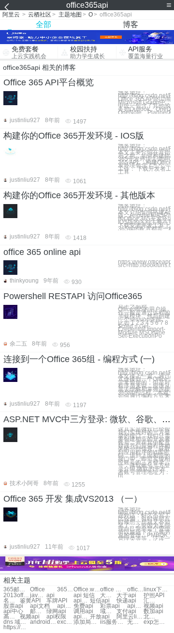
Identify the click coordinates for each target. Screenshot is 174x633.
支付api (126, 611)
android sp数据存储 (43, 622)
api (50, 595)
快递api (126, 600)
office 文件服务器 (113, 589)
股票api (13, 606)
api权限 (56, 616)
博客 (130, 24)
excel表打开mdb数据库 (65, 622)
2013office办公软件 (16, 595)
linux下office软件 (157, 589)
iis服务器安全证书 (113, 622)
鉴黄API (30, 600)
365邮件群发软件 (16, 589)
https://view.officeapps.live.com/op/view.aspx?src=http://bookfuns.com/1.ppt (144, 263)
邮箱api (38, 611)
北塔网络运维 (152, 616)
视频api (153, 606)
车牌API (56, 600)
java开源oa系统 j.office (38, 595)
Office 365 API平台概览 (48, 82)
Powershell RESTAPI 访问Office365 (72, 296)
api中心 (13, 611)
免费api (83, 606)
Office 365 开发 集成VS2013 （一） (72, 499)
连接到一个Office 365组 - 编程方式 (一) (79, 359)
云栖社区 (39, 14)
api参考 (65, 606)
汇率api (152, 600)
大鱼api (108, 595)
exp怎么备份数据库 (157, 622)
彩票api (110, 606)
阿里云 (11, 14)
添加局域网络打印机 (86, 622)
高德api (11, 616)
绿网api (56, 611)
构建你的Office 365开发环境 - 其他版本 (79, 195)
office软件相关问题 (135, 589)
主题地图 (70, 14)
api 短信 (84, 595)
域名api (108, 611)
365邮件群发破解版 (65, 589)
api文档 (40, 606)
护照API (154, 595)
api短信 (81, 600)
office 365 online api (42, 252)
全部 (43, 24)
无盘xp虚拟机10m (135, 622)
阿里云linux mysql (129, 616)
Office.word (86, 589)
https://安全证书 (16, 627)
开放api (100, 616)
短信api (100, 600)
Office (37, 589)
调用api (83, 611)
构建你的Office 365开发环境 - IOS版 (73, 136)
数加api (153, 611)
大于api (126, 595)
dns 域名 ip (16, 622)
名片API (11, 600)
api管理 (135, 606)
